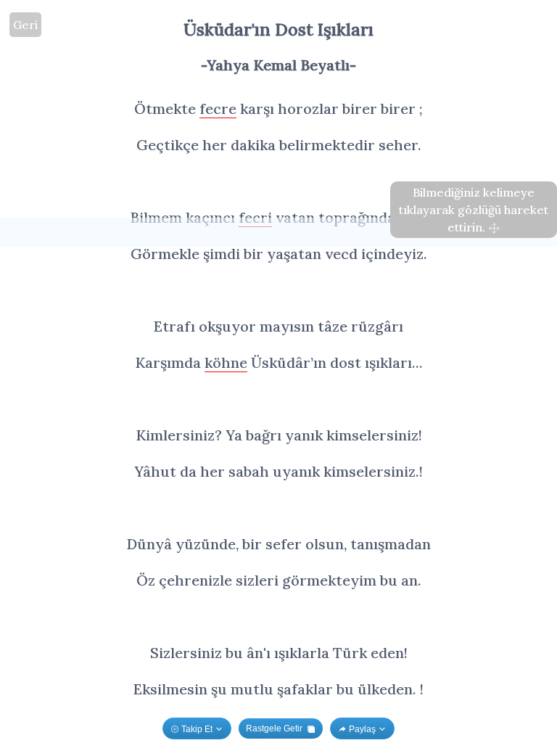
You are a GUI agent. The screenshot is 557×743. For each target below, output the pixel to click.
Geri (25, 24)
